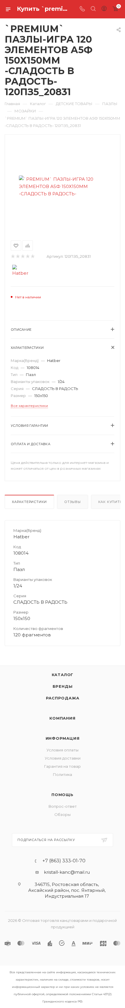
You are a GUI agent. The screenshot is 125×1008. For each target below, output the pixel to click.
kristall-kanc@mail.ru (67, 872)
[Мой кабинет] (104, 9)
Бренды (63, 686)
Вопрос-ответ (63, 806)
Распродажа (62, 698)
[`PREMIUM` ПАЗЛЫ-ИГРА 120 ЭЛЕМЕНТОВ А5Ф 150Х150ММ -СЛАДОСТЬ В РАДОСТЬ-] (62, 186)
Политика (62, 774)
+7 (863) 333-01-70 (63, 861)
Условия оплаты (62, 750)
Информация (63, 738)
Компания (62, 718)
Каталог (63, 674)
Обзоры (62, 814)
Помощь (62, 794)
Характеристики (29, 502)
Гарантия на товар (62, 766)
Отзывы (72, 502)
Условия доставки (63, 758)
